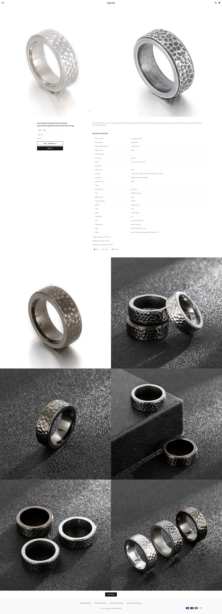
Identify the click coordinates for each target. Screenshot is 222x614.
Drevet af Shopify (116, 608)
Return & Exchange (116, 603)
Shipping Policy (85, 603)
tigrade (111, 3)
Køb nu (50, 148)
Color (39, 130)
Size (39, 134)
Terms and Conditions (134, 603)
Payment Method (100, 603)
